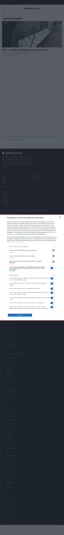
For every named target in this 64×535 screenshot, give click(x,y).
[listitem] (32, 246)
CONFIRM (20, 315)
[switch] (52, 250)
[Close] (60, 217)
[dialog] (32, 267)
